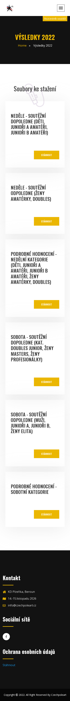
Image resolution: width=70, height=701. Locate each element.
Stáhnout (46, 155)
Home (22, 45)
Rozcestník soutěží (55, 18)
